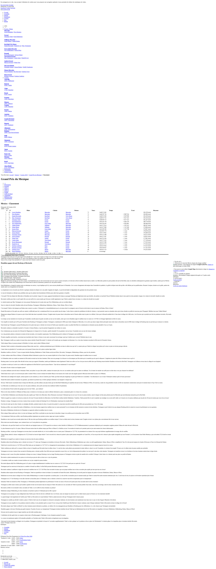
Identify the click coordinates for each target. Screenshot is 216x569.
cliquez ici (210, 264)
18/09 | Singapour (9, 140)
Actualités (6, 14)
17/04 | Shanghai (8, 89)
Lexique (6, 18)
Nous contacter (8, 567)
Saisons (6, 15)
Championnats (8, 198)
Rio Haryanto (17, 71)
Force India (48, 223)
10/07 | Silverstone (9, 119)
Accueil (6, 12)
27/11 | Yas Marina (9, 166)
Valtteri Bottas (16, 41)
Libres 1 (6, 188)
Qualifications (23, 543)
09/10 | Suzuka (8, 150)
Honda (67, 232)
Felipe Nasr (17, 62)
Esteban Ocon (25, 71)
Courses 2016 (24, 175)
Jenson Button (18, 67)
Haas (46, 246)
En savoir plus (4, 5)
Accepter (11, 5)
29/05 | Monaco (8, 102)
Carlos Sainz (17, 58)
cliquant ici (211, 269)
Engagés (6, 186)
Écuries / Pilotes (8, 29)
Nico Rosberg (17, 32)
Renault (47, 236)
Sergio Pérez (18, 50)
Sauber (46, 231)
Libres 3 (6, 191)
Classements (7, 170)
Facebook (3, 8)
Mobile (6, 21)
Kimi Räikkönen (18, 36)
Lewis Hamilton (8, 32)
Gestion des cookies (9, 565)
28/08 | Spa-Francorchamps (11, 131)
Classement (7, 195)
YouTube (12, 8)
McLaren (47, 232)
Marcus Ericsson (8, 62)
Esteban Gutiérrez (19, 76)
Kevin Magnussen (9, 55)
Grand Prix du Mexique (35, 175)
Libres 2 (6, 189)
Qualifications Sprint (25, 540)
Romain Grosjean (9, 76)
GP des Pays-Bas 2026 (26, 536)
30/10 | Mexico (8, 157)
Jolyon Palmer (19, 55)
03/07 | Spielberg (8, 115)
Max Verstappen (26, 45)
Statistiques (7, 17)
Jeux (5, 20)
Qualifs (6, 192)
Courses (6, 77)
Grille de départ (8, 194)
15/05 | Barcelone (9, 98)
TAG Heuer (69, 216)
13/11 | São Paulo (9, 162)
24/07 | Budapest (8, 124)
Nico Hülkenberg (9, 50)
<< (5, 183)
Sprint (21, 542)
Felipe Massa (7, 41)
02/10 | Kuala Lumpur (10, 145)
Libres (21, 538)
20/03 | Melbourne (9, 80)
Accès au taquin (177, 279)
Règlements (7, 169)
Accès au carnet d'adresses (180, 286)
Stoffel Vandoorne (28, 67)
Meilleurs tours (8, 197)
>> (5, 200)
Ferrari (46, 219)
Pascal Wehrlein (8, 71)
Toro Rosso (48, 240)
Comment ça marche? (179, 270)
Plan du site (7, 564)
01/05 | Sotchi (8, 93)
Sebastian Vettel (8, 36)
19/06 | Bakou (8, 110)
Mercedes (47, 212)
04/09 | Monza (8, 136)
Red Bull (47, 216)
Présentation (7, 184)
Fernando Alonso (9, 67)
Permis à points (8, 172)
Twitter (8, 8)
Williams (47, 225)
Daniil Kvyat (17, 45)
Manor (46, 249)
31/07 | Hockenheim (9, 128)
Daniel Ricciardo (8, 45)
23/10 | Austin (8, 154)
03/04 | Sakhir (8, 84)
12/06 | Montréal (8, 105)
